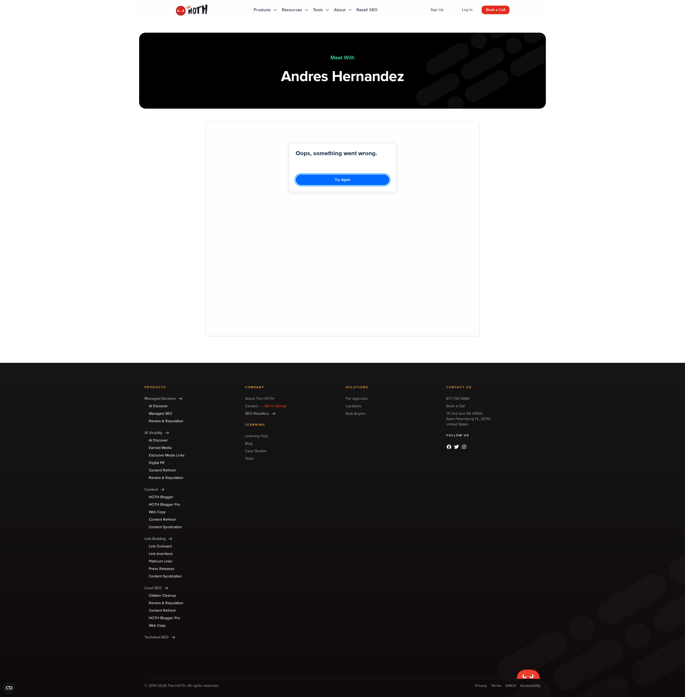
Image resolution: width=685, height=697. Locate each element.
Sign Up (437, 9)
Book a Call (495, 9)
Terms (496, 685)
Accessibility (530, 685)
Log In (467, 9)
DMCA (510, 685)
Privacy (481, 685)
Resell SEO (367, 10)
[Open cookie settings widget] (9, 687)
